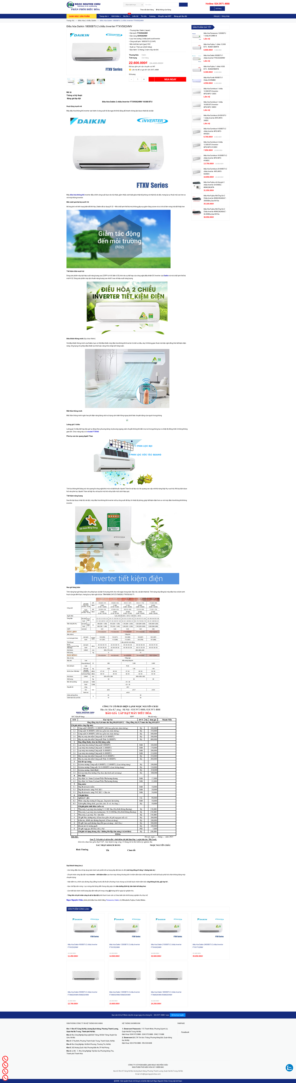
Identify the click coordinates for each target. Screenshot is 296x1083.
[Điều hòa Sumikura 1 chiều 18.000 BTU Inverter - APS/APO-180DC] (196, 105)
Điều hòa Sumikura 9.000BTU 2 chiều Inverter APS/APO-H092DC (215, 131)
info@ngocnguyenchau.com (150, 1074)
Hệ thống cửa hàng (164, 10)
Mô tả (68, 92)
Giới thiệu (115, 16)
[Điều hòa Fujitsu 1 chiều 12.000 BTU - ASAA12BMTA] (196, 47)
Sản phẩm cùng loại (78, 909)
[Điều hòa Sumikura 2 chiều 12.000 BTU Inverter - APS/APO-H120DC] (196, 145)
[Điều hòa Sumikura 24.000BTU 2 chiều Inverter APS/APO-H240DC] (196, 172)
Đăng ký (217, 16)
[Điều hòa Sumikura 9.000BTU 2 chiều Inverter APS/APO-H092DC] (196, 132)
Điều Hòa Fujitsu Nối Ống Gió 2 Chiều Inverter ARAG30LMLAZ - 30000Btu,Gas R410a (215, 198)
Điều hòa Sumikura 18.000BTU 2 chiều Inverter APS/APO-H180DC (215, 158)
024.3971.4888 (153, 70)
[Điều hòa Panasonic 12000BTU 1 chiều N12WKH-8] (196, 36)
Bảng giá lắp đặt (180, 16)
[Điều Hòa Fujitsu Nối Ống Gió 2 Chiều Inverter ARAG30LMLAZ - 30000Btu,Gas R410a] (196, 199)
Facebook (185, 1032)
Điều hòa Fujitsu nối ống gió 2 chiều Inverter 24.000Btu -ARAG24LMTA (214, 184)
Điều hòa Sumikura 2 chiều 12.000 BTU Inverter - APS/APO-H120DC (213, 144)
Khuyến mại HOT (164, 16)
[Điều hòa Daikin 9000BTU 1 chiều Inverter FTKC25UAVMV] (196, 58)
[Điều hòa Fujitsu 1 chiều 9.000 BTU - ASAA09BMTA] (196, 69)
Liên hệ (135, 16)
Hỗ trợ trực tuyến (178, 1015)
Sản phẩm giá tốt (202, 27)
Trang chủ (103, 16)
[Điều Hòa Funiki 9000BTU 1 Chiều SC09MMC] (196, 81)
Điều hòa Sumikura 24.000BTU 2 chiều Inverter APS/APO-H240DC (215, 171)
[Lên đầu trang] (292, 1063)
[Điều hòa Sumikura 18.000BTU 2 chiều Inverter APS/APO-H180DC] (196, 158)
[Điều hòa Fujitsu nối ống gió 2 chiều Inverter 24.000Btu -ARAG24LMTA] (196, 185)
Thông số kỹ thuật (74, 95)
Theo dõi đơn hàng (147, 10)
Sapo (180, 1081)
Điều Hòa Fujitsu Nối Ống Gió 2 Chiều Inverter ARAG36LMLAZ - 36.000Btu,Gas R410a (215, 211)
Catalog (152, 16)
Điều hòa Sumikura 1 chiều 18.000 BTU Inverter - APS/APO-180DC (213, 104)
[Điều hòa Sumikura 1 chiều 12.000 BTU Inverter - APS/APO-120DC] (196, 92)
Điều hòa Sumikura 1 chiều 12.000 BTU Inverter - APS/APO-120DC (213, 91)
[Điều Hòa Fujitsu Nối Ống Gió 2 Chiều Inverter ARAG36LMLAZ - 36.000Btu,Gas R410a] (196, 212)
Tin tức (144, 16)
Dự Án (126, 15)
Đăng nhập (226, 16)
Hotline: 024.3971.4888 (218, 3)
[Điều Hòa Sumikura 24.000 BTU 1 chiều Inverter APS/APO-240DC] (196, 118)
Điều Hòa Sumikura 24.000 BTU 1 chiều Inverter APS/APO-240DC (215, 117)
